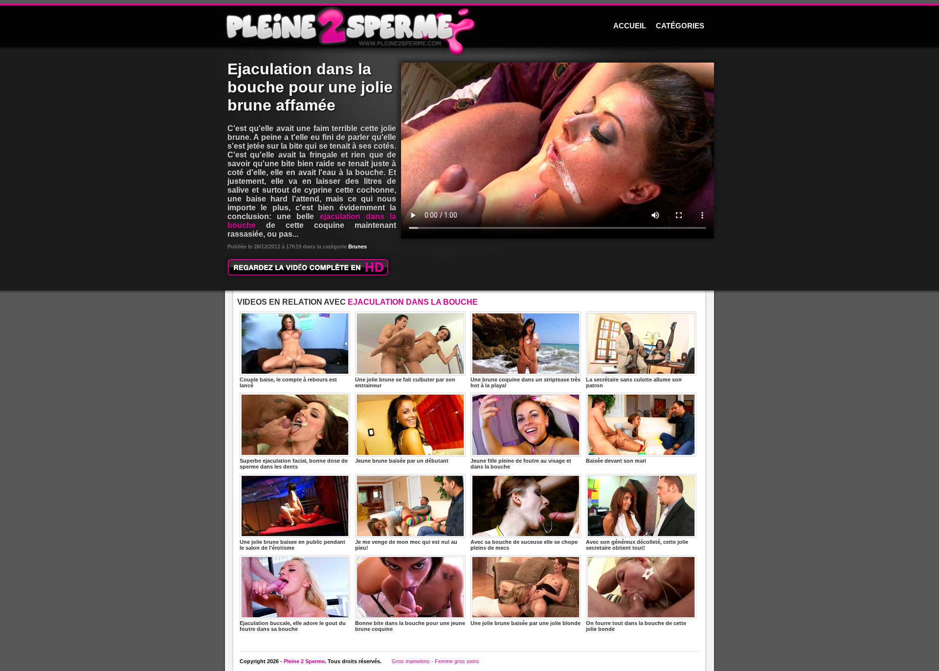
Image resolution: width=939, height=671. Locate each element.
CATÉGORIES (680, 26)
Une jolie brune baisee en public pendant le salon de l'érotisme (292, 545)
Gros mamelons (411, 661)
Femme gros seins (457, 661)
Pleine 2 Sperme (304, 661)
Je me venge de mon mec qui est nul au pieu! (406, 545)
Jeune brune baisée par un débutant (401, 461)
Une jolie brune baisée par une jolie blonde (525, 623)
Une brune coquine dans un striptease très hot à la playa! (525, 382)
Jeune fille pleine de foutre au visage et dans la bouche (520, 464)
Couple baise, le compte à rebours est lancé (288, 382)
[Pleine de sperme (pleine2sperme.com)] (469, 26)
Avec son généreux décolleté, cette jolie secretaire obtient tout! (637, 545)
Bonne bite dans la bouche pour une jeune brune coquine (410, 626)
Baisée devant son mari (616, 461)
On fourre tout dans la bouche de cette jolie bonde (636, 626)
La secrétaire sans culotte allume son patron (634, 382)
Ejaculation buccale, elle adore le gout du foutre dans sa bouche (293, 626)
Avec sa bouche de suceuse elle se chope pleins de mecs (524, 545)
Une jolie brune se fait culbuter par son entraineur (405, 382)
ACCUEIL (629, 26)
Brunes (357, 246)
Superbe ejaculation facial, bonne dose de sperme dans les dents (294, 464)
